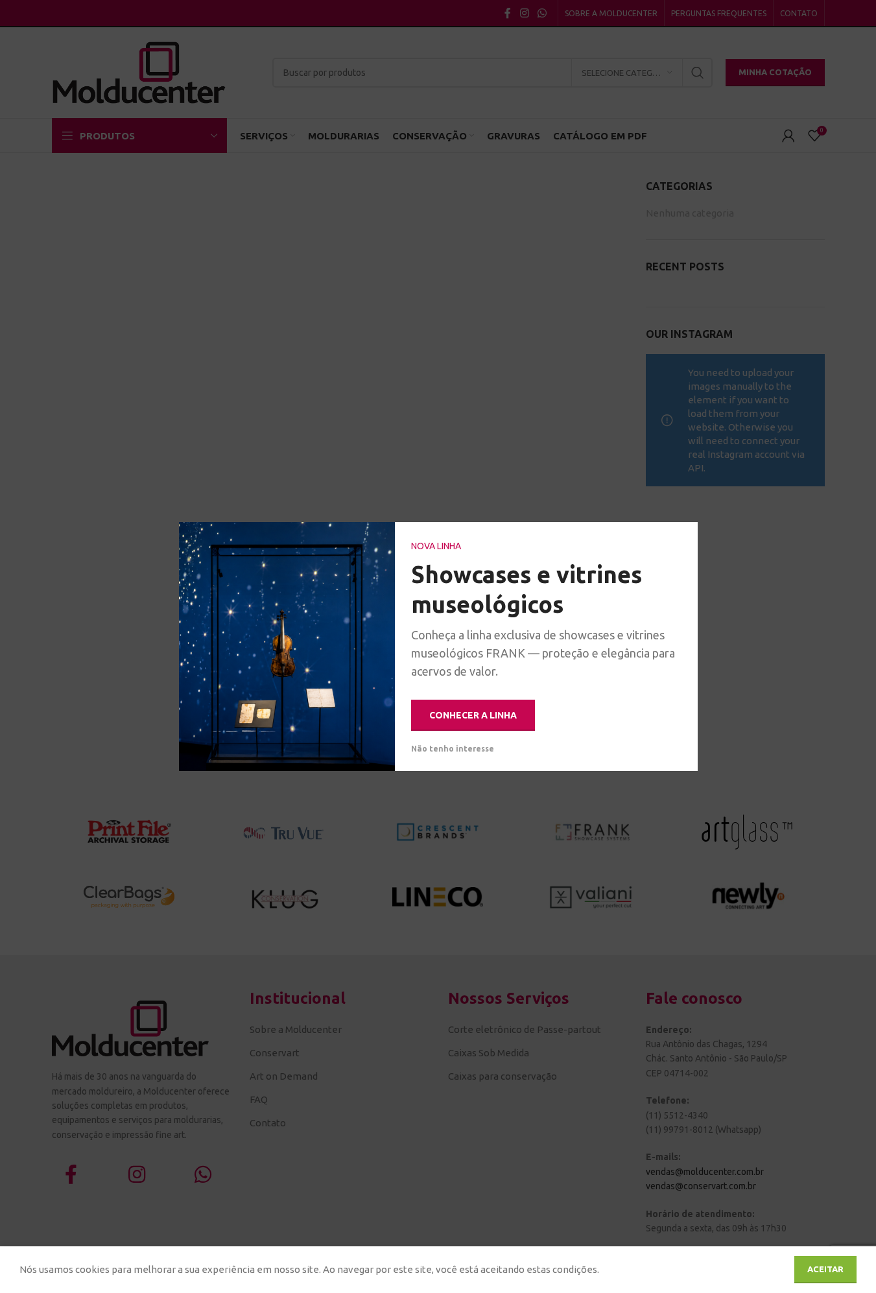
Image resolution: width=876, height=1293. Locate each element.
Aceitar (825, 1269)
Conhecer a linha (473, 715)
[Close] (681, 538)
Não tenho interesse (452, 748)
